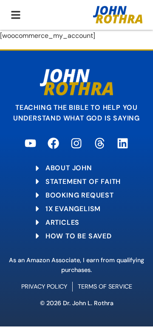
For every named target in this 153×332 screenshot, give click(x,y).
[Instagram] (76, 143)
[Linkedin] (122, 143)
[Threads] (99, 143)
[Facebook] (53, 143)
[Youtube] (30, 143)
